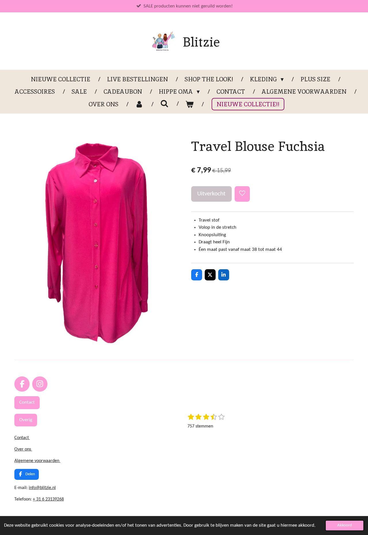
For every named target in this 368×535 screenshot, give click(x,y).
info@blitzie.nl (42, 488)
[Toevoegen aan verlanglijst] (242, 193)
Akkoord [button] (344, 525)
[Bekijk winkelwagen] (190, 104)
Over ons (23, 449)
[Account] (139, 104)
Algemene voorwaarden (37, 461)
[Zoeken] (164, 103)
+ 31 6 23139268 (48, 499)
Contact (22, 438)
